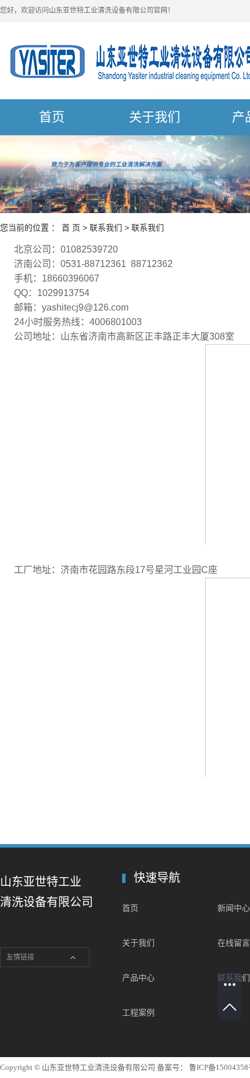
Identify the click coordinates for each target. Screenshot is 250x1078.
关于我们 (154, 117)
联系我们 (106, 227)
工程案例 (138, 1012)
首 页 (71, 227)
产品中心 (138, 977)
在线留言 (233, 942)
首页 (52, 117)
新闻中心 (233, 908)
